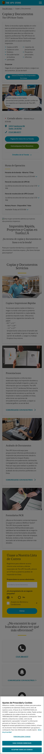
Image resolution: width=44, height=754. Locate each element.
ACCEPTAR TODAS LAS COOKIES (21, 749)
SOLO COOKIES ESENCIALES (22, 743)
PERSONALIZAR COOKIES (22, 736)
